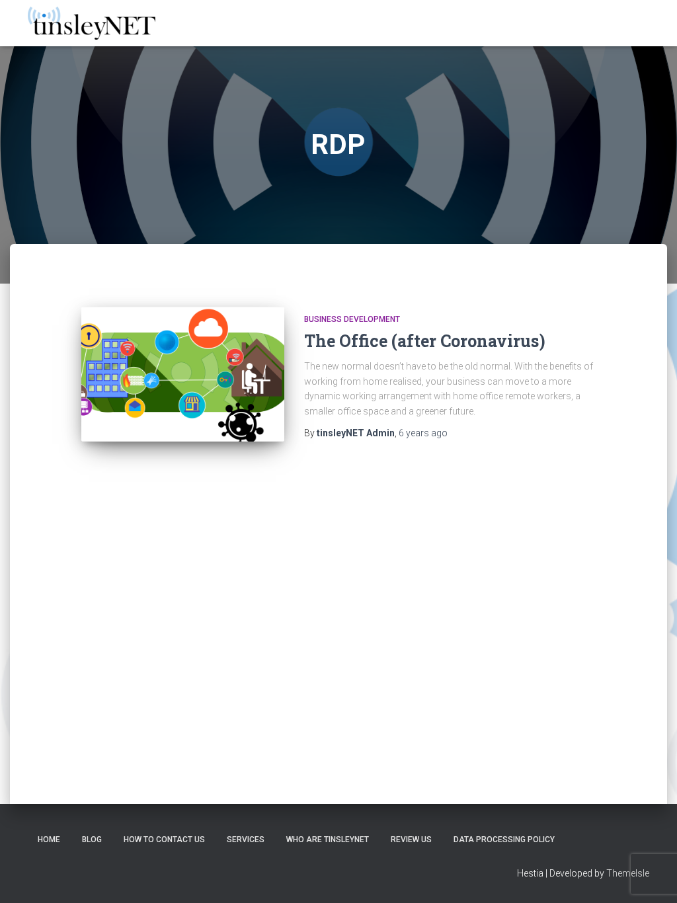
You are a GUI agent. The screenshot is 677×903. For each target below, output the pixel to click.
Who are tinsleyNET (327, 839)
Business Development (352, 319)
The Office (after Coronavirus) (424, 341)
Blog (92, 839)
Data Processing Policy (504, 839)
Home (49, 839)
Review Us (411, 839)
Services (245, 839)
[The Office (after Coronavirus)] (182, 374)
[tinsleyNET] (91, 23)
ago (423, 433)
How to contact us (164, 839)
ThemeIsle (627, 873)
